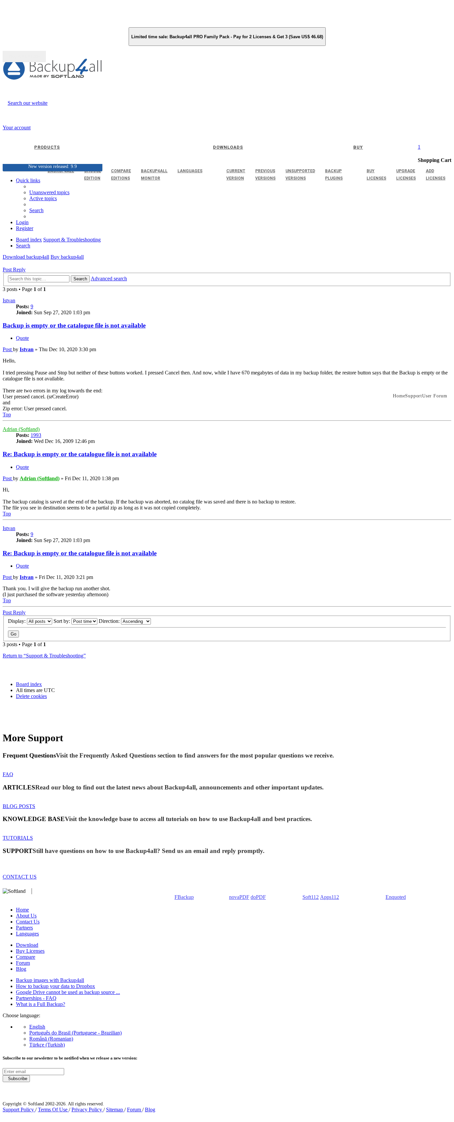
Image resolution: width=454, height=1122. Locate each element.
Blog (21, 969)
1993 (36, 435)
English (37, 1027)
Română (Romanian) (51, 1039)
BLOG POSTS (19, 806)
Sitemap (115, 1109)
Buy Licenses (30, 951)
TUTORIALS (18, 838)
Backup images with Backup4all (50, 980)
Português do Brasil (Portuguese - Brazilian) (75, 1033)
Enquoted (396, 897)
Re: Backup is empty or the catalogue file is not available (80, 454)
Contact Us (28, 921)
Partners (24, 927)
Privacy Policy (87, 1109)
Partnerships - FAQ (36, 998)
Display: (17, 621)
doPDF (258, 897)
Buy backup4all (67, 257)
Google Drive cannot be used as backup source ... (68, 992)
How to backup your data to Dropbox (55, 986)
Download (27, 945)
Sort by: (62, 621)
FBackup (184, 897)
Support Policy (19, 1109)
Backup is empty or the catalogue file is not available (74, 325)
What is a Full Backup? (40, 1004)
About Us (26, 915)
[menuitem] (43, 198)
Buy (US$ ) (24, 56)
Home (22, 909)
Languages (27, 933)
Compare (25, 957)
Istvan (9, 300)
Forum (23, 963)
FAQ (8, 774)
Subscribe (16, 1078)
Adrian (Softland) (21, 429)
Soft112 (310, 897)
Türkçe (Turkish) (47, 1045)
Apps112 (329, 897)
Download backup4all (26, 257)
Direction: (110, 621)
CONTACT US (20, 877)
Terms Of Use (53, 1109)
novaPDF (239, 897)
